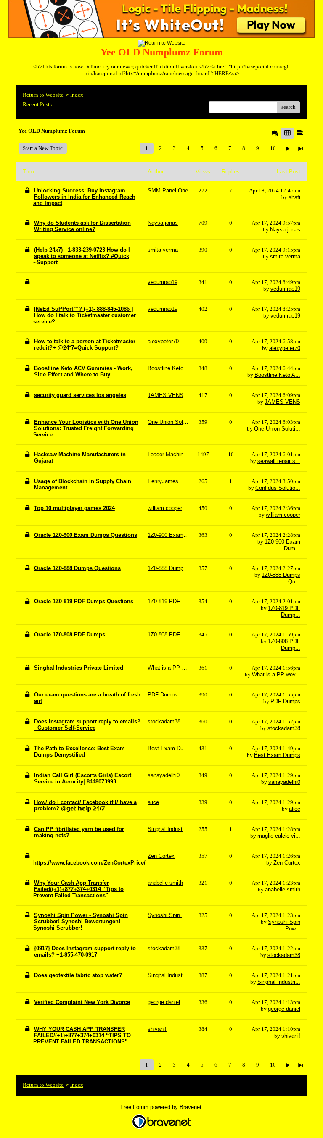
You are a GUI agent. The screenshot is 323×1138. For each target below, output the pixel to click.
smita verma (285, 256)
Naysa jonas (285, 229)
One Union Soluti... (277, 429)
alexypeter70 (284, 348)
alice (294, 809)
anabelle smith (282, 889)
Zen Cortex (286, 862)
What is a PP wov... (276, 674)
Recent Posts (37, 104)
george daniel (284, 1009)
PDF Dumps (285, 701)
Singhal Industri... (278, 982)
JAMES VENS (282, 402)
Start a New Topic (43, 148)
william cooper (283, 515)
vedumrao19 (285, 289)
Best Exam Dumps (277, 755)
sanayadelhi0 (284, 782)
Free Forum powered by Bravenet (161, 1107)
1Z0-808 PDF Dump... (284, 644)
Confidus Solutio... (277, 488)
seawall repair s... (278, 461)
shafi (294, 197)
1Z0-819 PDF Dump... (284, 611)
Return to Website (43, 95)
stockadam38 (283, 728)
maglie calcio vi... (278, 836)
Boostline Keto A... (277, 375)
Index (76, 95)
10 (273, 148)
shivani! (290, 1036)
